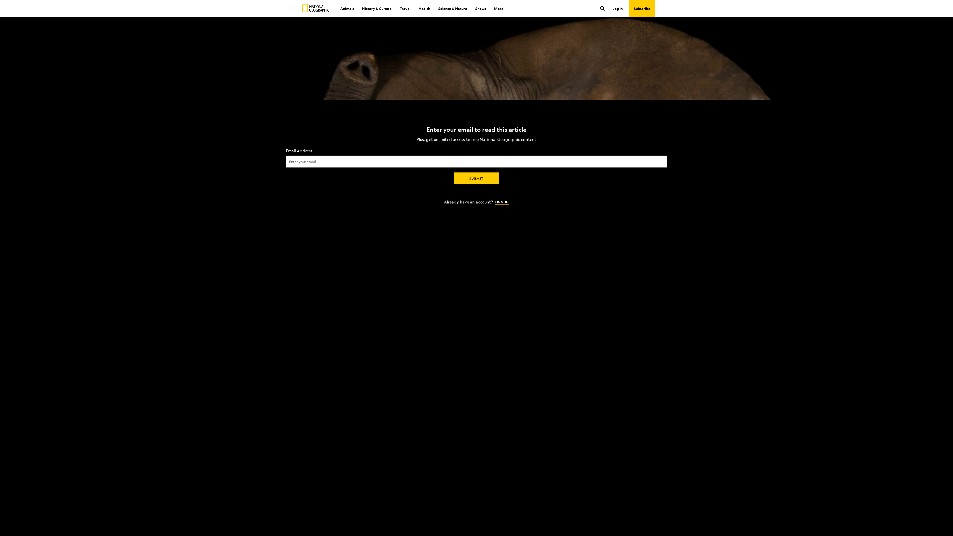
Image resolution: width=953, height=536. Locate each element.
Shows (480, 8)
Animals (347, 8)
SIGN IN (502, 202)
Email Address (299, 151)
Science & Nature (452, 8)
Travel (405, 8)
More (498, 8)
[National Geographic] (315, 8)
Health (424, 8)
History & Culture (376, 8)
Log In (618, 8)
